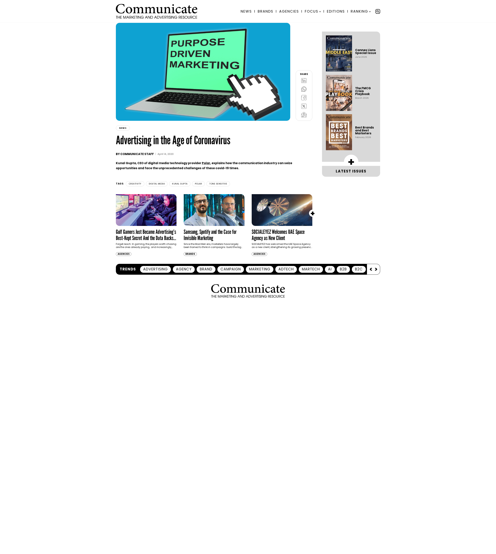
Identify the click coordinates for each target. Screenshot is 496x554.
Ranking (359, 11)
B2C (359, 269)
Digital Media (157, 183)
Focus (311, 11)
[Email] (304, 114)
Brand (206, 269)
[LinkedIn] (304, 80)
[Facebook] (304, 97)
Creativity (135, 183)
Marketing (259, 269)
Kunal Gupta (180, 183)
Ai (330, 269)
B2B (343, 269)
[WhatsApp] (304, 89)
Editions (336, 11)
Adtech (286, 269)
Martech (311, 269)
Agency (184, 269)
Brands (265, 11)
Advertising (155, 269)
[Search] (377, 11)
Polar (206, 163)
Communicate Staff (137, 154)
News (246, 11)
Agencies (289, 11)
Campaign (230, 269)
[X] (304, 106)
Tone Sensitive (218, 183)
